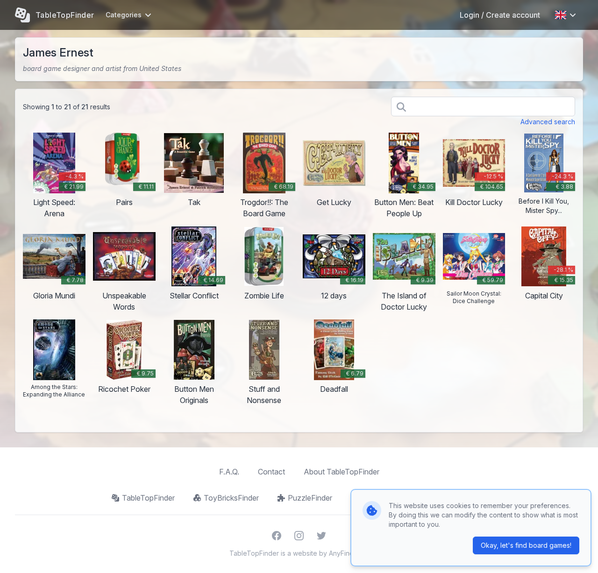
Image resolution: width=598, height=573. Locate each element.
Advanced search (547, 122)
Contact (271, 471)
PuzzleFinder (310, 497)
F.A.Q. (229, 471)
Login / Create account (500, 15)
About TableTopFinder (341, 471)
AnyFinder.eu (349, 553)
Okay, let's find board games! (526, 545)
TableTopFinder (148, 497)
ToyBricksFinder (231, 497)
